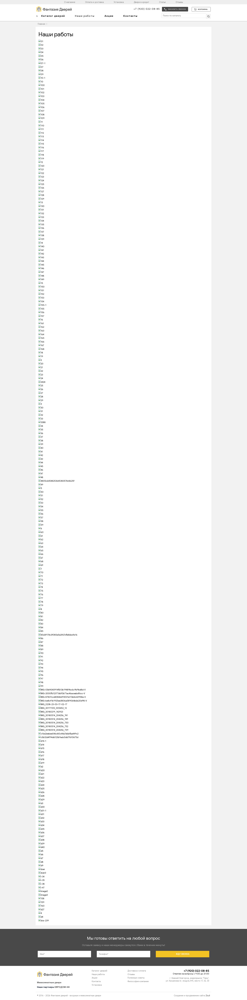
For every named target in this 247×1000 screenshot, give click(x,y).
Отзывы (179, 2)
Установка (119, 2)
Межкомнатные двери (49, 982)
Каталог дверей (53, 15)
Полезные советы (136, 978)
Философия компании (138, 981)
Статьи (162, 2)
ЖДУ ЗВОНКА (182, 954)
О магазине (69, 2)
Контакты (130, 15)
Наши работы (84, 15)
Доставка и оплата (137, 971)
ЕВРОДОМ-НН (62, 987)
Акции (108, 15)
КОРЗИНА (203, 9)
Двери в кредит (141, 2)
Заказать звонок (177, 9)
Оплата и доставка (94, 2)
